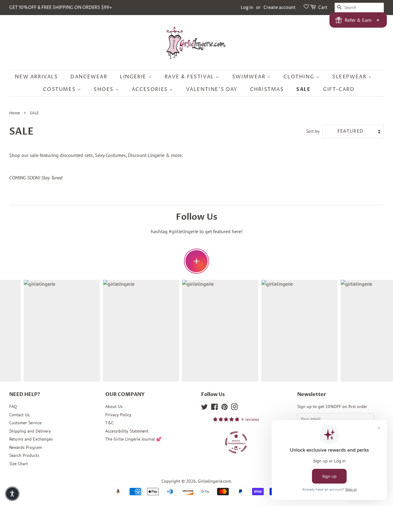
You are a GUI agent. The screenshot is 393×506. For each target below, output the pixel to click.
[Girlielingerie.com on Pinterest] (224, 408)
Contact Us (19, 415)
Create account (279, 7)
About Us (114, 406)
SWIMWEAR (249, 76)
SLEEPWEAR (350, 76)
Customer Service (25, 423)
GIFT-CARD (338, 89)
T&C (109, 423)
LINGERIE (134, 76)
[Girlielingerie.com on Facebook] (214, 408)
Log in (247, 7)
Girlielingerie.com (214, 481)
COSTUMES (60, 89)
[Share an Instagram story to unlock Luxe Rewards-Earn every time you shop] (196, 261)
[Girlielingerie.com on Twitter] (204, 408)
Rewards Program (25, 447)
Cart (323, 7)
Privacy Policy (118, 415)
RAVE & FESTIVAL (190, 76)
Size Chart (18, 463)
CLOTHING (299, 76)
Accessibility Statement (127, 431)
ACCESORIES (151, 89)
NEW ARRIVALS (36, 76)
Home (14, 113)
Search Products (24, 455)
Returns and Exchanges (31, 439)
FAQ (13, 406)
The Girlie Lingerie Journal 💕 (133, 439)
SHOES (104, 89)
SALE (303, 89)
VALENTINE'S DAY (212, 89)
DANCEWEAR (88, 76)
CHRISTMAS (267, 89)
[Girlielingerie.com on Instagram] (234, 408)
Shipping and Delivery (30, 431)
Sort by (313, 131)
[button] (12, 493)
